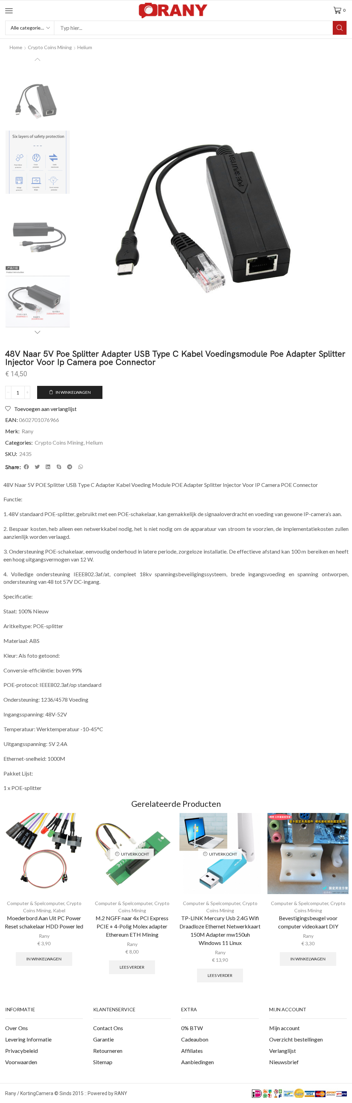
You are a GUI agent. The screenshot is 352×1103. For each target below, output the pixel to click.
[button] (9, 10)
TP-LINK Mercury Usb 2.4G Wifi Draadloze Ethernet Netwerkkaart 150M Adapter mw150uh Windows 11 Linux (220, 930)
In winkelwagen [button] (44, 958)
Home (16, 47)
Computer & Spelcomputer (35, 903)
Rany (27, 431)
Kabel (59, 910)
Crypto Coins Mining (59, 442)
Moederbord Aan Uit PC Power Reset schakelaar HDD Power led (44, 922)
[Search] (339, 28)
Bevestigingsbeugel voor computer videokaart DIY (308, 922)
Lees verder (132, 967)
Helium (84, 47)
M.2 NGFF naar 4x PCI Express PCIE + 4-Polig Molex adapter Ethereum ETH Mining (132, 926)
